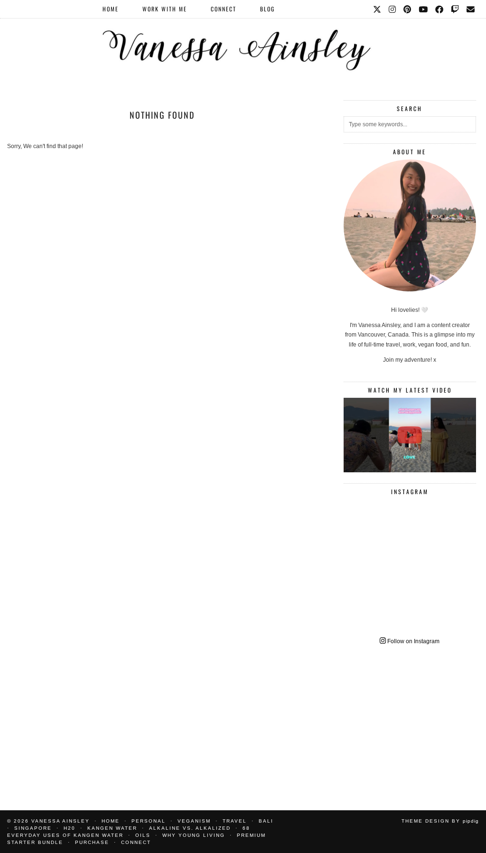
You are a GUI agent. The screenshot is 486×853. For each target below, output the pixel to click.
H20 (69, 828)
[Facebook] (439, 9)
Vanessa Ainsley (60, 821)
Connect (223, 9)
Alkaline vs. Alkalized (190, 828)
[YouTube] (424, 9)
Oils (142, 835)
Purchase (92, 842)
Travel (235, 821)
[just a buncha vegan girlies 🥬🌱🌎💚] (410, 435)
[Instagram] (393, 9)
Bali (266, 821)
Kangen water (112, 828)
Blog (267, 9)
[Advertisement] (410, 721)
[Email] (471, 9)
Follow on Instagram (412, 641)
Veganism (194, 821)
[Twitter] (377, 9)
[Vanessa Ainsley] (243, 38)
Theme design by (440, 821)
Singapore (33, 828)
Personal (148, 821)
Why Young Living (193, 835)
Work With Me (164, 9)
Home (111, 9)
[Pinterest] (407, 9)
